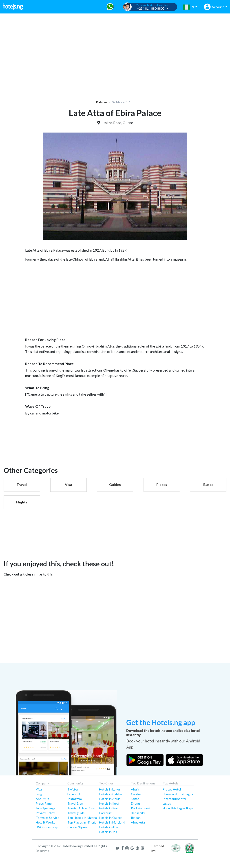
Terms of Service (47, 817)
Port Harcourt (140, 808)
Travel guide (76, 813)
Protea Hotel (172, 789)
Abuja (135, 789)
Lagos (135, 799)
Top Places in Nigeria (82, 822)
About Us (42, 799)
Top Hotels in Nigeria (82, 817)
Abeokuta (138, 822)
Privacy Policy (45, 813)
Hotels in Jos (108, 832)
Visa (39, 789)
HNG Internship (47, 827)
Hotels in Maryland (112, 822)
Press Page (44, 803)
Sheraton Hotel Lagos (178, 794)
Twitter (72, 789)
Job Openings (45, 808)
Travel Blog (75, 803)
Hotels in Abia (109, 827)
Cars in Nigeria (77, 827)
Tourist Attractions (81, 808)
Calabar (136, 794)
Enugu (135, 803)
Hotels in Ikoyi (109, 803)
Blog (39, 794)
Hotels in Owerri (110, 817)
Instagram (74, 799)
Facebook (74, 794)
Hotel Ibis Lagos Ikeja (178, 808)
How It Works (45, 822)
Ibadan (136, 817)
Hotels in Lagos (110, 789)
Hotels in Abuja (109, 799)
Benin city (138, 813)
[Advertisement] (115, 53)
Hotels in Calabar (111, 794)
